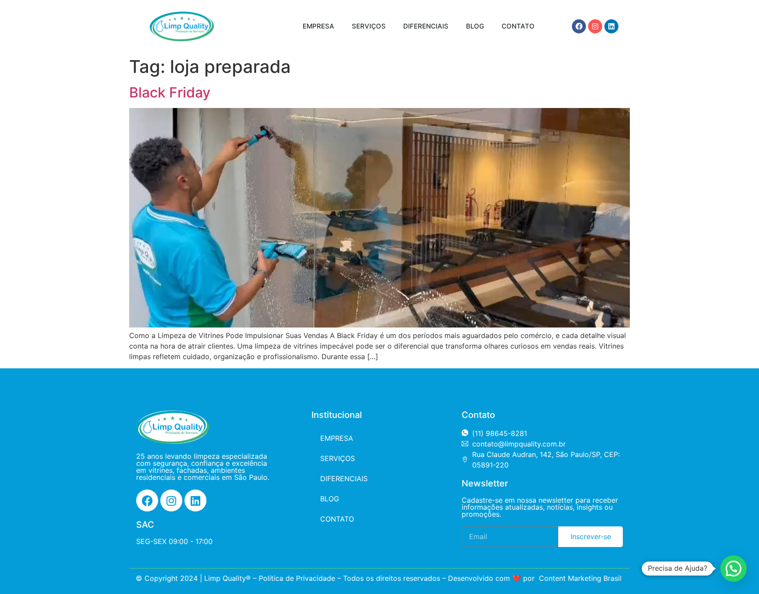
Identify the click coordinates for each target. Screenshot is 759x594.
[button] (733, 568)
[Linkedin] (611, 26)
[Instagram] (595, 26)
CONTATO (518, 26)
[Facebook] (579, 26)
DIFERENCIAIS (425, 26)
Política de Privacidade (297, 578)
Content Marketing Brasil (580, 578)
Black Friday (169, 92)
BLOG (475, 26)
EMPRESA (318, 26)
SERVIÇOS (369, 26)
